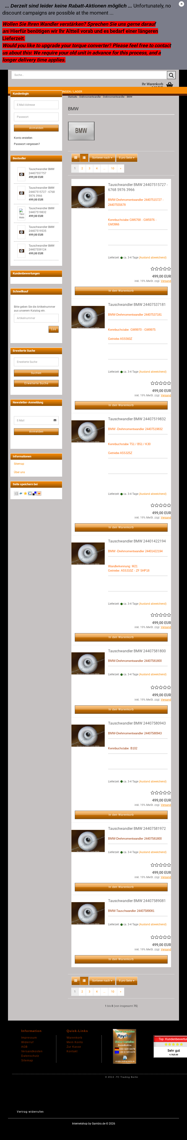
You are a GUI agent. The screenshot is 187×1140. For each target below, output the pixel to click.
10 (112, 168)
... (104, 168)
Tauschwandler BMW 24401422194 (137, 541)
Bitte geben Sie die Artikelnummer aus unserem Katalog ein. (34, 308)
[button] (75, 158)
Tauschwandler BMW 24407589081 (137, 901)
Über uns (19, 472)
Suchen (36, 373)
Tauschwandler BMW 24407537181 (137, 304)
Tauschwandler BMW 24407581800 (137, 651)
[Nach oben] (174, 1133)
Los (53, 329)
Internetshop (80, 1123)
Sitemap (19, 463)
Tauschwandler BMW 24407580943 (137, 723)
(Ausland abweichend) (152, 257)
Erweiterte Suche (36, 383)
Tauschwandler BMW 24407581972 (137, 828)
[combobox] (102, 158)
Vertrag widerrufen (30, 1111)
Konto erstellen (23, 137)
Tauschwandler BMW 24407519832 (137, 419)
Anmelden (36, 128)
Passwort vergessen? (27, 144)
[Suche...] (171, 75)
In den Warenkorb (121, 290)
